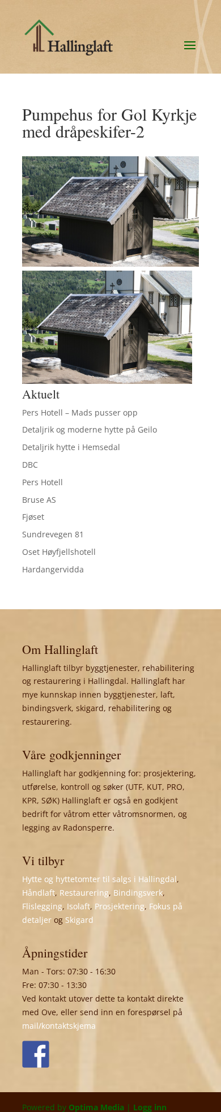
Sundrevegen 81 (53, 534)
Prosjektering (119, 906)
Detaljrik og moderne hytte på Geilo (89, 429)
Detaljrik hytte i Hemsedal (71, 447)
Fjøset (33, 516)
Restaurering (84, 892)
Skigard (79, 919)
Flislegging (42, 906)
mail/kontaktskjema (59, 1025)
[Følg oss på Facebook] (35, 1054)
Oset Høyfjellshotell (59, 551)
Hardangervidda (53, 569)
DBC (30, 464)
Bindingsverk (138, 892)
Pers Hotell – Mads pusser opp (80, 412)
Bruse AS (39, 499)
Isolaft (78, 906)
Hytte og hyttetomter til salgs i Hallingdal (99, 879)
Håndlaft (38, 892)
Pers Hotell (42, 482)
